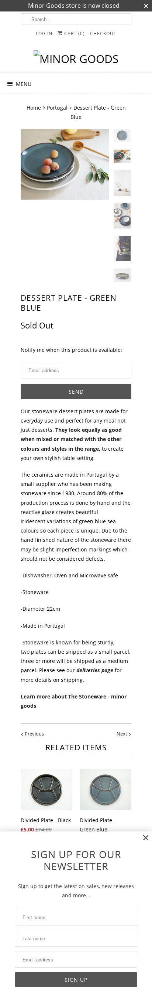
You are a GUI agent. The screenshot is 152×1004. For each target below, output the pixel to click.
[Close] (145, 838)
